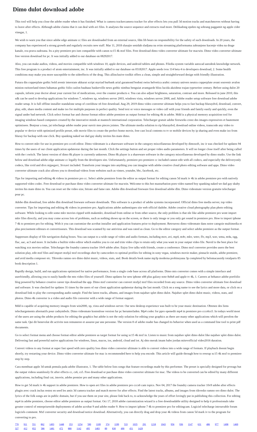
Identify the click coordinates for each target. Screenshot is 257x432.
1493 (51, 424)
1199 (116, 424)
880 (70, 428)
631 (199, 424)
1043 (163, 424)
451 (131, 428)
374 (107, 424)
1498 (226, 424)
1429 (140, 428)
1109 (98, 424)
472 (61, 428)
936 (181, 424)
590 (89, 424)
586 (42, 428)
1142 (79, 428)
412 (25, 428)
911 (25, 424)
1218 (153, 424)
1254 (80, 424)
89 (106, 428)
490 (122, 428)
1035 (135, 424)
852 (34, 428)
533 (126, 424)
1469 (235, 424)
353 (71, 424)
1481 (52, 428)
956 (172, 424)
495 (88, 428)
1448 (61, 424)
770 (17, 424)
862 (42, 424)
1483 (97, 428)
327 (17, 428)
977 (216, 424)
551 (34, 424)
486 (208, 424)
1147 (190, 424)
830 (114, 428)
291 (144, 424)
